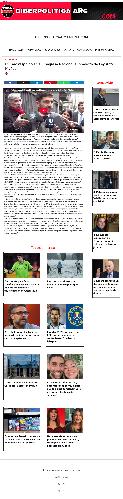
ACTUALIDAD (34, 49)
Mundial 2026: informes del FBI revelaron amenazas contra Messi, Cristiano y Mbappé (63, 336)
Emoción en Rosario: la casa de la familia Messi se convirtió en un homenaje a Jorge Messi (22, 439)
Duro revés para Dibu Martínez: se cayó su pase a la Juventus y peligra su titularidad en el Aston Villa (21, 286)
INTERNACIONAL (104, 49)
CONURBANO (84, 49)
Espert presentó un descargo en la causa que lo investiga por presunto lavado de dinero (106, 287)
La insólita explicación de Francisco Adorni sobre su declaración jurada (105, 241)
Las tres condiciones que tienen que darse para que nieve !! (62, 284)
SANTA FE (69, 49)
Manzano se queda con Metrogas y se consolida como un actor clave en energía (106, 114)
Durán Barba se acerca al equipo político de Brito (103, 155)
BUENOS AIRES (52, 49)
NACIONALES (16, 49)
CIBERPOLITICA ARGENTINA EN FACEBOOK (62, 470)
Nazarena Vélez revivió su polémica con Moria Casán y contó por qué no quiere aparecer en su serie (63, 441)
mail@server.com (61, 477)
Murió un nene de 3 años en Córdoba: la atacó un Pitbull (20, 384)
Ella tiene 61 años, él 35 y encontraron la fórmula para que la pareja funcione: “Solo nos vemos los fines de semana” (64, 389)
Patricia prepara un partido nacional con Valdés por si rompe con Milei (105, 196)
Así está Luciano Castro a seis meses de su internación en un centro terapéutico (22, 335)
